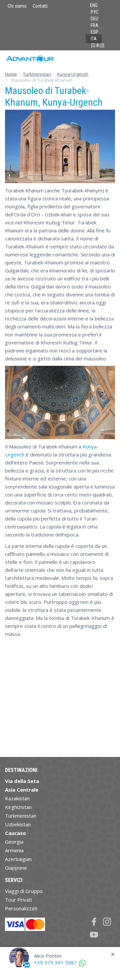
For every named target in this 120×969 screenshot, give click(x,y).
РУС (95, 12)
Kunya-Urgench (72, 74)
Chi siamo (17, 6)
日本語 (98, 45)
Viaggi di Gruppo (24, 891)
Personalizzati (21, 908)
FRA (94, 25)
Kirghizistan (18, 807)
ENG (94, 5)
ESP (94, 32)
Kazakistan (17, 798)
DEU (94, 18)
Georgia (14, 841)
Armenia (14, 850)
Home (11, 74)
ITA (94, 38)
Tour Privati (18, 899)
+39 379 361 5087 (55, 962)
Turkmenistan (37, 74)
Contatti (40, 6)
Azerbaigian (18, 859)
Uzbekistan (18, 824)
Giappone (16, 867)
